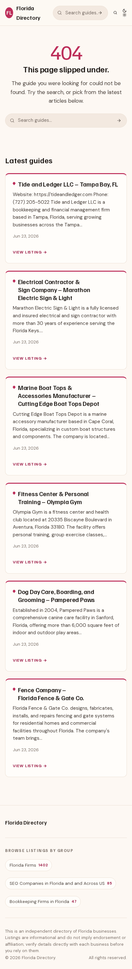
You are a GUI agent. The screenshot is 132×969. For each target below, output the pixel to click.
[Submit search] (100, 12)
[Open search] (115, 13)
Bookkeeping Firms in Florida (43, 901)
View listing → (30, 252)
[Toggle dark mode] (124, 13)
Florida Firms (28, 865)
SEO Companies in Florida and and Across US (60, 883)
